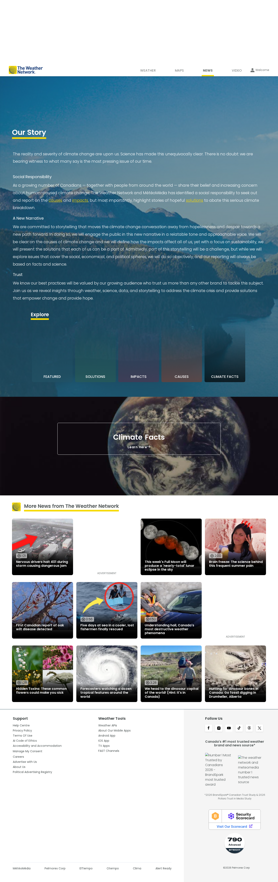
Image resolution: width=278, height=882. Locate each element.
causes (55, 200)
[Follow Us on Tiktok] (239, 728)
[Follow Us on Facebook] (209, 728)
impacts (80, 200)
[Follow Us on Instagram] (219, 728)
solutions (194, 200)
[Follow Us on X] (259, 728)
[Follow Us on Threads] (249, 728)
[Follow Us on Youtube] (229, 728)
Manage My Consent (27, 751)
